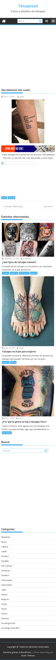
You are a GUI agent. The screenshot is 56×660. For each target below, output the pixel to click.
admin (21, 97)
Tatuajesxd (28, 6)
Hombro (5, 575)
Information (6, 584)
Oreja (4, 604)
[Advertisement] (28, 55)
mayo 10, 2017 (9, 348)
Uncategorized (8, 623)
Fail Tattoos (7, 433)
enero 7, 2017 (9, 418)
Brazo (4, 198)
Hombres (14, 273)
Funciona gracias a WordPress (17, 652)
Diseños (5, 273)
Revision (5, 618)
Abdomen (5, 537)
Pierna (13, 362)
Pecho (4, 608)
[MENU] (53, 21)
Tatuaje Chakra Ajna (14, 206)
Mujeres (11, 198)
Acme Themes (28, 655)
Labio (3, 589)
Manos (4, 594)
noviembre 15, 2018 (11, 258)
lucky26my (27, 258)
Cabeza (4, 546)
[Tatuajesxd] (3, 20)
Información (24, 273)
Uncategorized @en (10, 628)
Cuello (4, 551)
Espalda (5, 561)
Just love (47, 206)
